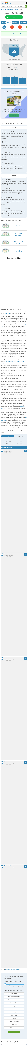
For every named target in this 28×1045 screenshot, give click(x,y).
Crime (7, 443)
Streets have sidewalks (14, 1021)
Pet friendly (14, 1018)
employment (3, 363)
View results (14, 1035)
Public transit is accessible (14, 996)
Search (2, 9)
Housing (20, 438)
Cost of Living (8, 441)
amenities (8, 361)
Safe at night (14, 1015)
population (7, 313)
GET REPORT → (14, 115)
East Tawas (14, 9)
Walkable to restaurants (14, 1009)
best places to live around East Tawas (12, 969)
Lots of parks (14, 1006)
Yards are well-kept (14, 1002)
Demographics (15, 22)
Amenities (7, 438)
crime (12, 361)
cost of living (17, 361)
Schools (20, 441)
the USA (19, 69)
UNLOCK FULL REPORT (14, 17)
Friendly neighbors (14, 1012)
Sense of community (14, 1027)
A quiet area (14, 1024)
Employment (20, 436)
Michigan (7, 9)
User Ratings (20, 443)
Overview (3, 22)
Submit (14, 1032)
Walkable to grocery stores (14, 999)
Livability (21, 3)
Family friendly (14, 993)
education (22, 361)
